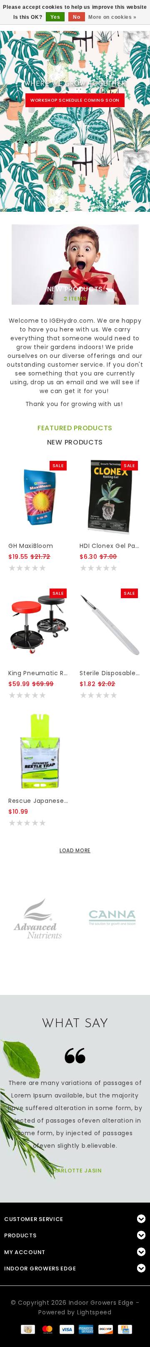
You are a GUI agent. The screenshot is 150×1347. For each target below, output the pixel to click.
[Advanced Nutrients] (37, 918)
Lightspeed (94, 1312)
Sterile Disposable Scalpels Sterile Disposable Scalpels (110, 673)
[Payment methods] (27, 1329)
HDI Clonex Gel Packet (110, 546)
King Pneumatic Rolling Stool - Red (39, 673)
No (76, 17)
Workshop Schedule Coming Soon (75, 100)
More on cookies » (112, 17)
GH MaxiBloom (30, 546)
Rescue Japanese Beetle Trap (39, 801)
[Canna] (112, 918)
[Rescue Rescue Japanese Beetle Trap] (39, 752)
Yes (55, 17)
